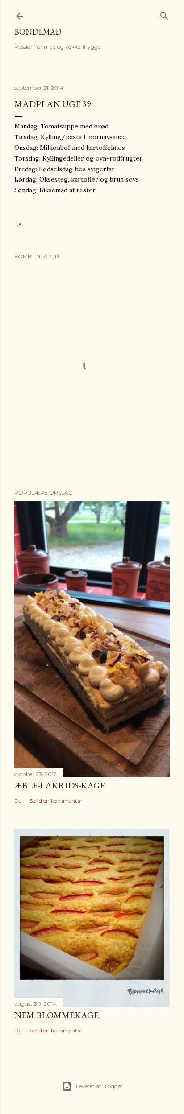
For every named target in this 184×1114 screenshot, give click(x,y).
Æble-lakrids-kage (59, 785)
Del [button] (18, 224)
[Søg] (164, 14)
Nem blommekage (56, 1015)
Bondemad (38, 32)
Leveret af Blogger (99, 1086)
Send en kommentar (56, 800)
